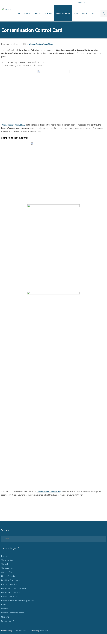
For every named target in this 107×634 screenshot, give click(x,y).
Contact (4, 564)
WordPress (44, 631)
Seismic (4, 609)
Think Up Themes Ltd (21, 631)
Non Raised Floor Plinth (11, 592)
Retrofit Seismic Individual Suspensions (17, 601)
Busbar (4, 556)
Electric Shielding (8, 576)
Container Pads (7, 568)
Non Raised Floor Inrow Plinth (13, 588)
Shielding (5, 617)
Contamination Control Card (41, 44)
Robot (4, 605)
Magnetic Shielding (9, 584)
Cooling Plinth (7, 572)
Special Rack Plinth (9, 621)
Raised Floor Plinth (9, 597)
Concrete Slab (7, 560)
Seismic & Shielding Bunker (12, 613)
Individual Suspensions (10, 580)
